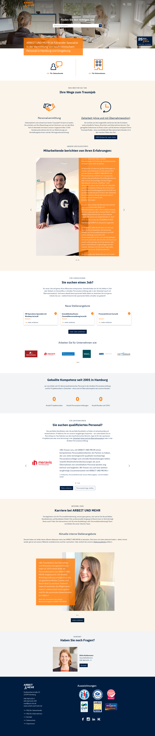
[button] (31, 210)
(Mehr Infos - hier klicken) (144, 44)
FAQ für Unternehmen (34, 706)
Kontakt (83, 657)
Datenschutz (30, 712)
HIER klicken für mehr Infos (106, 137)
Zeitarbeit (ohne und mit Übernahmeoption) (105, 118)
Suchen (100, 25)
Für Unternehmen (98, 73)
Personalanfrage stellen (85, 480)
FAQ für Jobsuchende (34, 702)
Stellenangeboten (100, 534)
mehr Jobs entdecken (77, 332)
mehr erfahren (33, 322)
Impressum (30, 715)
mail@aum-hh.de (30, 695)
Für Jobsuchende (56, 73)
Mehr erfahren (66, 480)
